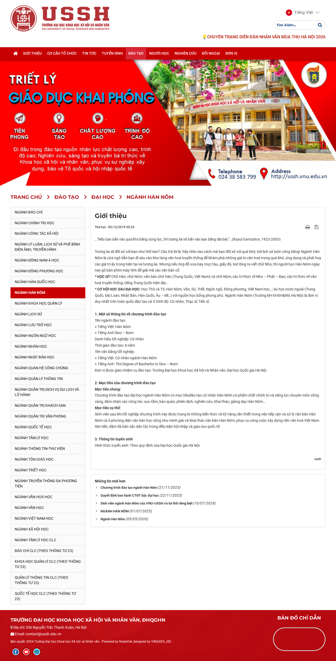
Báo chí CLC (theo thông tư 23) (44, 551)
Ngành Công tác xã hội (37, 233)
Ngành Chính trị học (34, 223)
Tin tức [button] (89, 53)
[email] (37, 652)
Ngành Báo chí (29, 212)
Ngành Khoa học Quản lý (38, 303)
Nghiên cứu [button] (185, 53)
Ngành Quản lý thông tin (39, 379)
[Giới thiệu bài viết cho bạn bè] (301, 227)
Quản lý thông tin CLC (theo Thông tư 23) (41, 580)
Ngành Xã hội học (32, 529)
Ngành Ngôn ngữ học (35, 336)
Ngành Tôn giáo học (34, 459)
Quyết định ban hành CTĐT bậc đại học (130, 495)
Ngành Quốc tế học (33, 427)
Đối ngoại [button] (211, 53)
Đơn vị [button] (231, 53)
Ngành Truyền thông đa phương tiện (46, 483)
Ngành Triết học (30, 470)
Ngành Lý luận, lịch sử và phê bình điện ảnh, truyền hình (47, 247)
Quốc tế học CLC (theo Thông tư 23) (45, 596)
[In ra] (308, 227)
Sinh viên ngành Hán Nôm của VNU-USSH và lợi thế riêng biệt (146, 503)
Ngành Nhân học (31, 346)
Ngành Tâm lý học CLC (35, 540)
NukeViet (125, 641)
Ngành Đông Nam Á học (37, 260)
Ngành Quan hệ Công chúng (41, 368)
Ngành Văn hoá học (33, 497)
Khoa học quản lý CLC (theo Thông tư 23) (48, 564)
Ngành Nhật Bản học (34, 357)
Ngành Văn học (29, 508)
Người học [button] (159, 53)
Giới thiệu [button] (32, 53)
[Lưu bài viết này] (317, 227)
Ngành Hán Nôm (30, 292)
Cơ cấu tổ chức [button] (62, 53)
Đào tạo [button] (136, 53)
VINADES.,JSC (161, 641)
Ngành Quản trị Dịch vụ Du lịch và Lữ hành (47, 392)
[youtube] (26, 652)
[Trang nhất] (15, 53)
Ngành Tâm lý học (32, 438)
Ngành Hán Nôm (113, 519)
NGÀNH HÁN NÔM (115, 511)
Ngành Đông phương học (39, 271)
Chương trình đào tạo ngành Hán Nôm (129, 488)
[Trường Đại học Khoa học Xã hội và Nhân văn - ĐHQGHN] (23, 18)
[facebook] (15, 652)
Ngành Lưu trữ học (33, 325)
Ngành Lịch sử (28, 314)
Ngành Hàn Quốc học (35, 282)
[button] (299, 12)
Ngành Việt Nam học (34, 518)
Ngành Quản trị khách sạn (40, 405)
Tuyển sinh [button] (112, 53)
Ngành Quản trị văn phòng (40, 416)
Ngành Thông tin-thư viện (40, 448)
